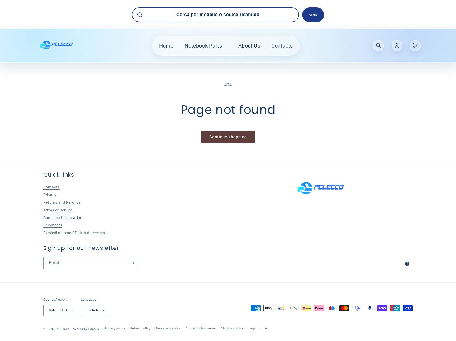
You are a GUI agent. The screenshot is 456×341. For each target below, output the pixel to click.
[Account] (397, 45)
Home (166, 45)
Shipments (52, 225)
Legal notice (258, 328)
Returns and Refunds (62, 202)
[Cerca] (378, 45)
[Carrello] (415, 45)
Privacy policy (114, 328)
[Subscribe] (132, 263)
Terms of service (168, 328)
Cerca (313, 14)
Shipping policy (232, 328)
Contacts (282, 45)
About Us (249, 45)
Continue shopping (228, 137)
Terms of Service (58, 210)
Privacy (49, 195)
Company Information (62, 218)
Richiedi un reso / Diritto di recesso (74, 233)
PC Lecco (63, 329)
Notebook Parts (203, 45)
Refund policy (140, 328)
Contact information (201, 328)
